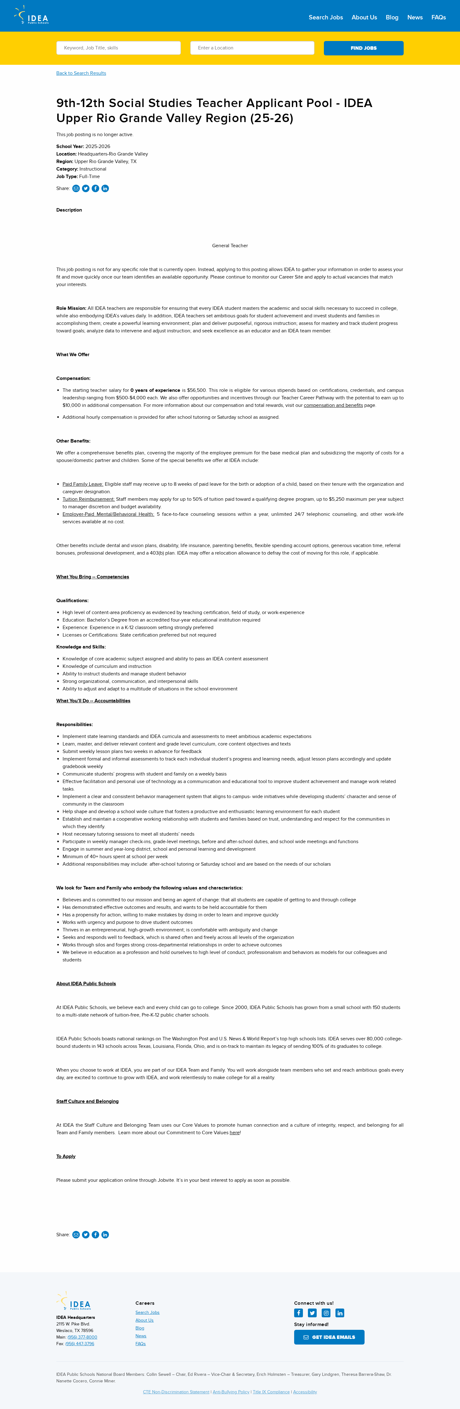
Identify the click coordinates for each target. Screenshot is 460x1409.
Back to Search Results (81, 73)
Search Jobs (326, 17)
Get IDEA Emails (332, 1337)
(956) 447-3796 (79, 1343)
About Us (364, 17)
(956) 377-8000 (82, 1337)
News (415, 17)
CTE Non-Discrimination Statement (176, 1392)
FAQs (439, 17)
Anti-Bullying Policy (231, 1392)
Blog (392, 17)
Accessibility (305, 1392)
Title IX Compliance (271, 1392)
